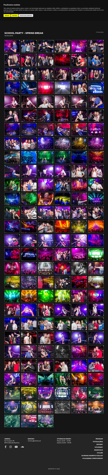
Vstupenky (99, 447)
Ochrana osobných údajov (92, 455)
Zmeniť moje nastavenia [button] (26, 15)
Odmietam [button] (14, 15)
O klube (100, 453)
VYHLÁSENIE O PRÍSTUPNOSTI (92, 458)
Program (99, 439)
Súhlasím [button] (7, 15)
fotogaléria (100, 32)
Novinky (99, 444)
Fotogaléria (98, 441)
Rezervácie (98, 450)
